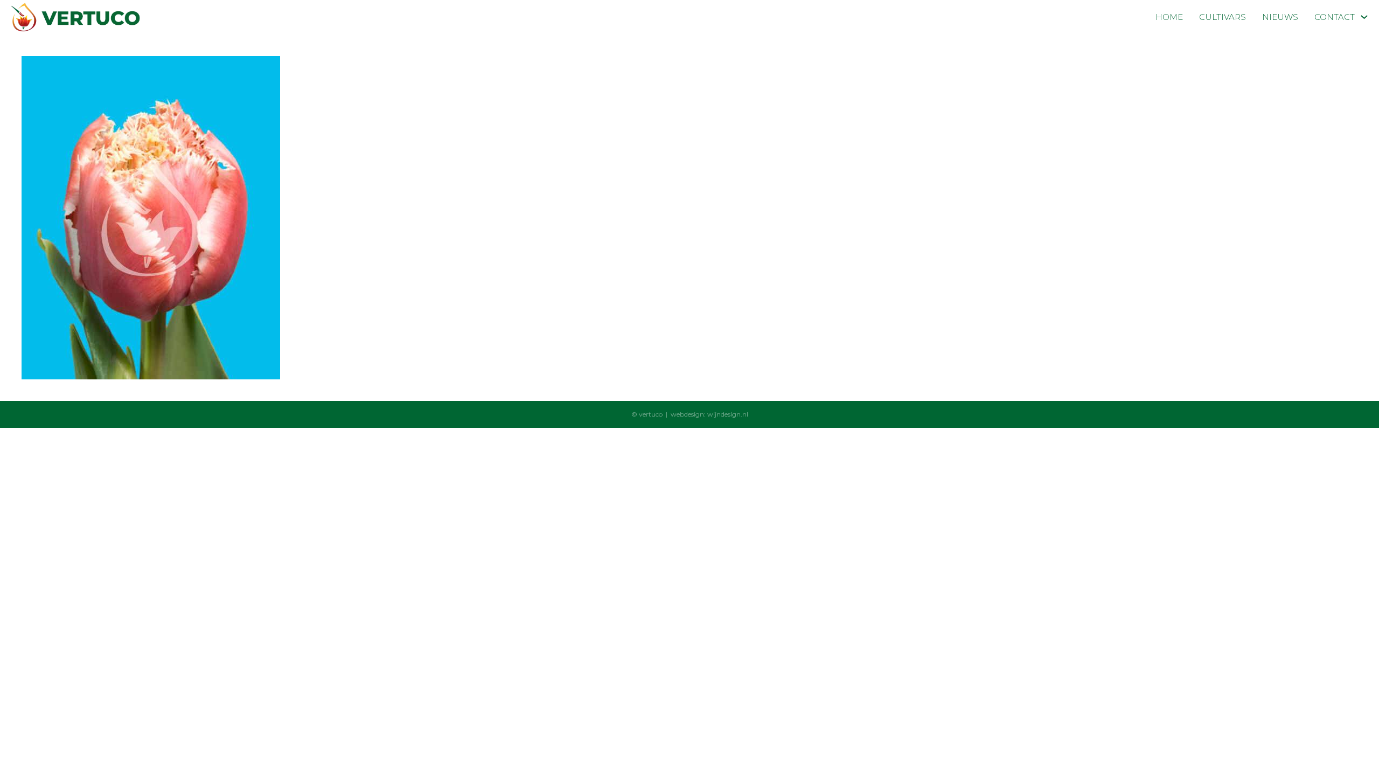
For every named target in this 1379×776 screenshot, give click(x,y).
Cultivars (1222, 17)
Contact (1334, 17)
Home (1169, 17)
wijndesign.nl (727, 414)
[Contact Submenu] (1364, 17)
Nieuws (1280, 17)
